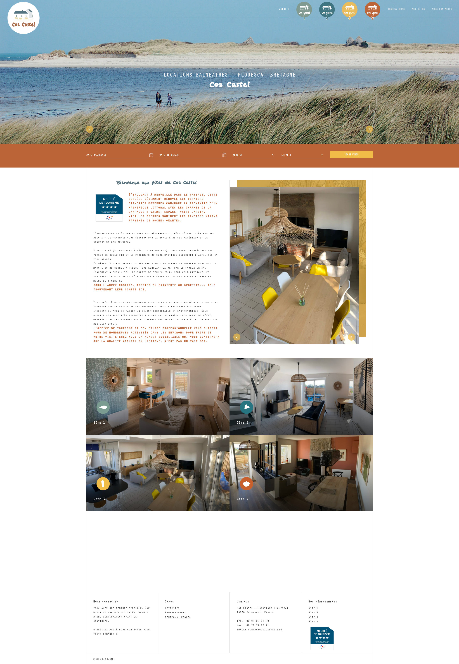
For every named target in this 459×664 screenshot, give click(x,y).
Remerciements (175, 612)
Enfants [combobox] (286, 154)
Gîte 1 (313, 608)
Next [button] (369, 129)
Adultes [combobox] (238, 154)
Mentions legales (178, 617)
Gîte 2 (313, 612)
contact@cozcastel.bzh (265, 629)
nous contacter (130, 629)
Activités (172, 608)
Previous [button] (89, 129)
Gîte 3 (313, 617)
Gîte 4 (313, 621)
